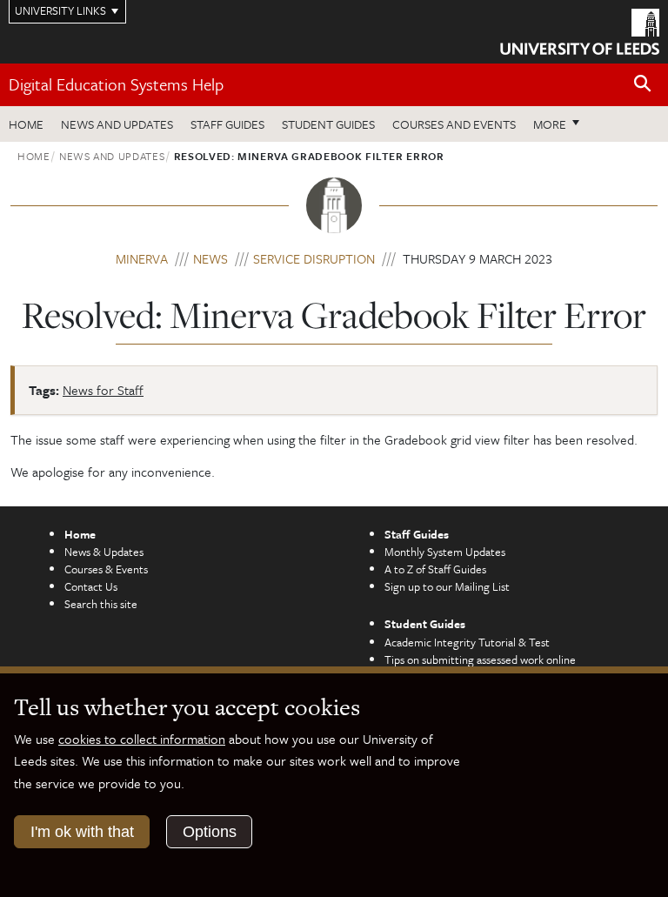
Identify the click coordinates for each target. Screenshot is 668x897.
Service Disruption (314, 258)
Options (210, 831)
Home (26, 124)
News (210, 258)
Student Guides (328, 124)
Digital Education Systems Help (116, 84)
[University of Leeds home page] (579, 30)
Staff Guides (227, 124)
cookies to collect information (141, 738)
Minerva (142, 258)
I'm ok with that (82, 831)
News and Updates (117, 124)
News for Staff (103, 389)
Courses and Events (454, 124)
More (561, 123)
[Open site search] (643, 84)
